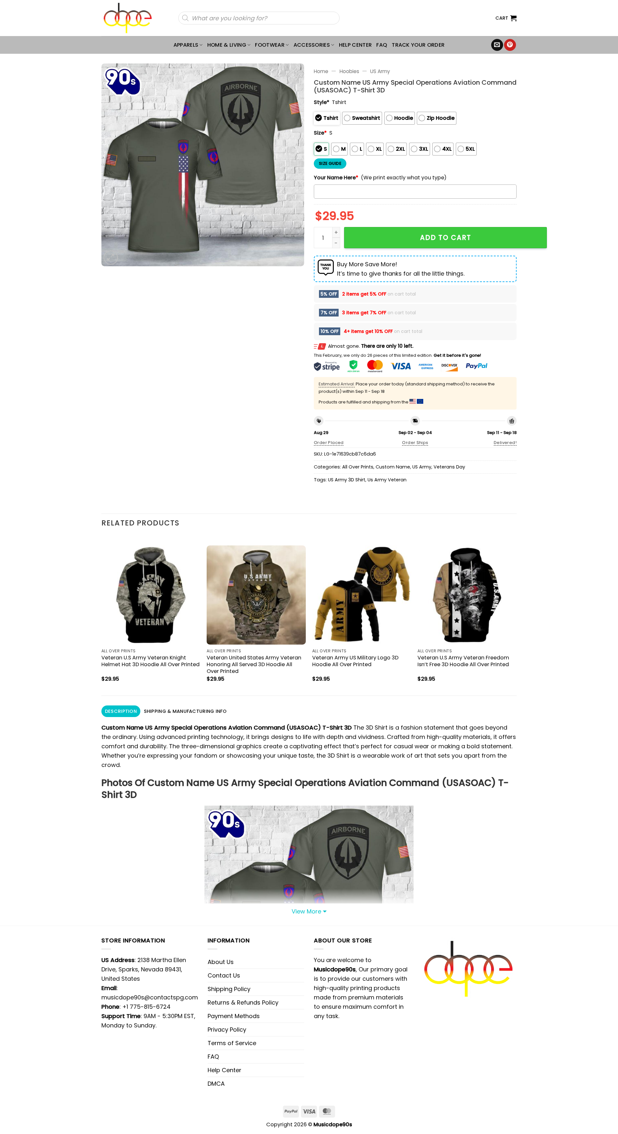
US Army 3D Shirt (346, 480)
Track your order (418, 45)
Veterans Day (449, 467)
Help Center (355, 45)
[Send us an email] (497, 45)
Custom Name (393, 467)
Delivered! (505, 442)
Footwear (270, 45)
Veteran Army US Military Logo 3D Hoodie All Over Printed (355, 661)
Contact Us (224, 975)
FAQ (381, 45)
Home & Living (226, 45)
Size (320, 133)
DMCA (216, 1084)
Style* (321, 102)
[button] (506, 18)
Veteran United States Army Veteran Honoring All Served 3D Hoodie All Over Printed (254, 664)
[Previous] (102, 615)
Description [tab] (121, 711)
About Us (221, 962)
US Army (380, 71)
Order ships (415, 442)
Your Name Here (336, 177)
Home (321, 71)
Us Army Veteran (387, 480)
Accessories (312, 45)
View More (306, 911)
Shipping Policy (229, 989)
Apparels (186, 45)
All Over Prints (357, 467)
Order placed (329, 442)
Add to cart (445, 237)
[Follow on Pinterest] (510, 45)
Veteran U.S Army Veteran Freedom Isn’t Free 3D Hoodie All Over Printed (463, 661)
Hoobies (349, 71)
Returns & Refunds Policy (243, 1002)
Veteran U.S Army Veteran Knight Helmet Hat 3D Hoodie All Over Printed (150, 661)
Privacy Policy (227, 1029)
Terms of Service (232, 1043)
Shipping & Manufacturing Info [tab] (185, 711)
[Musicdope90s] (130, 18)
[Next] (516, 615)
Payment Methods (234, 1016)
